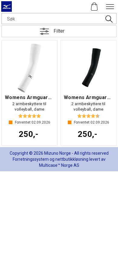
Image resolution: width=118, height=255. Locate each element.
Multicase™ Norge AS (59, 165)
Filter (59, 31)
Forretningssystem (31, 159)
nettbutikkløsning (71, 159)
